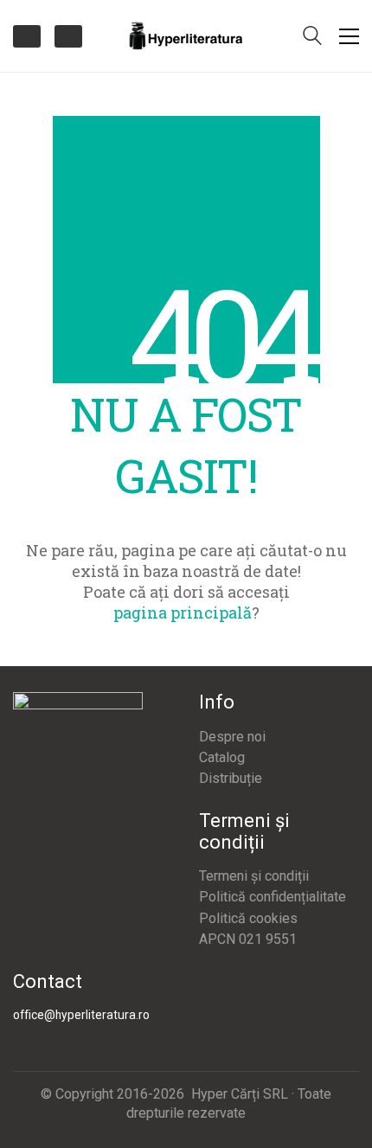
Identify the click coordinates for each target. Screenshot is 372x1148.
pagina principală (182, 612)
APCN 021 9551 (248, 939)
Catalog (222, 757)
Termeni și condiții (254, 876)
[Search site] (312, 37)
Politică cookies (248, 918)
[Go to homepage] (186, 36)
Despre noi (232, 736)
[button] (349, 36)
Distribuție (230, 778)
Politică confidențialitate (272, 896)
